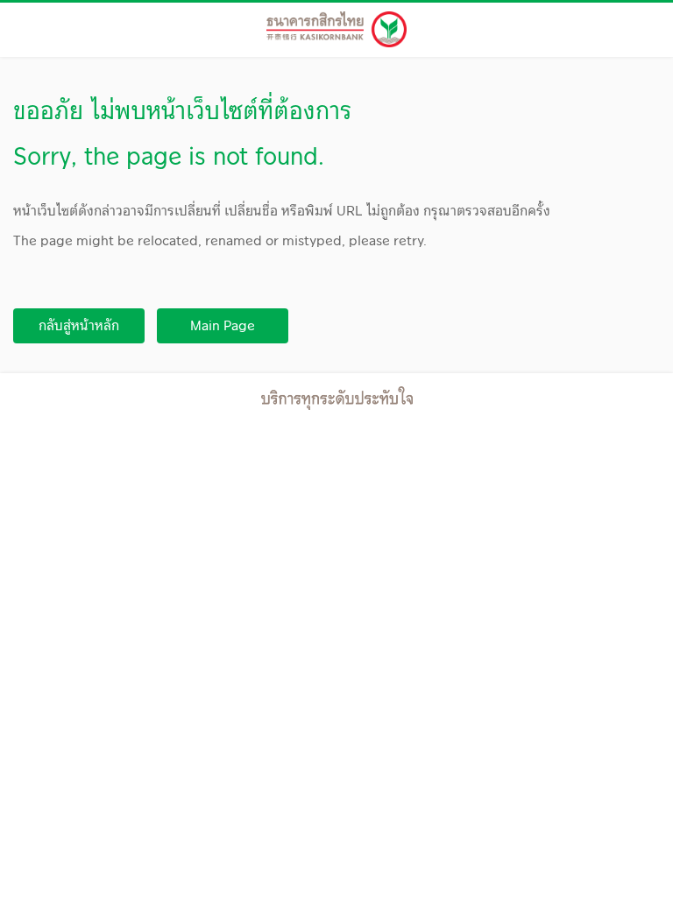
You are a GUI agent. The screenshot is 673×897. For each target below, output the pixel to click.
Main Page (222, 325)
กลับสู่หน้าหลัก (79, 325)
